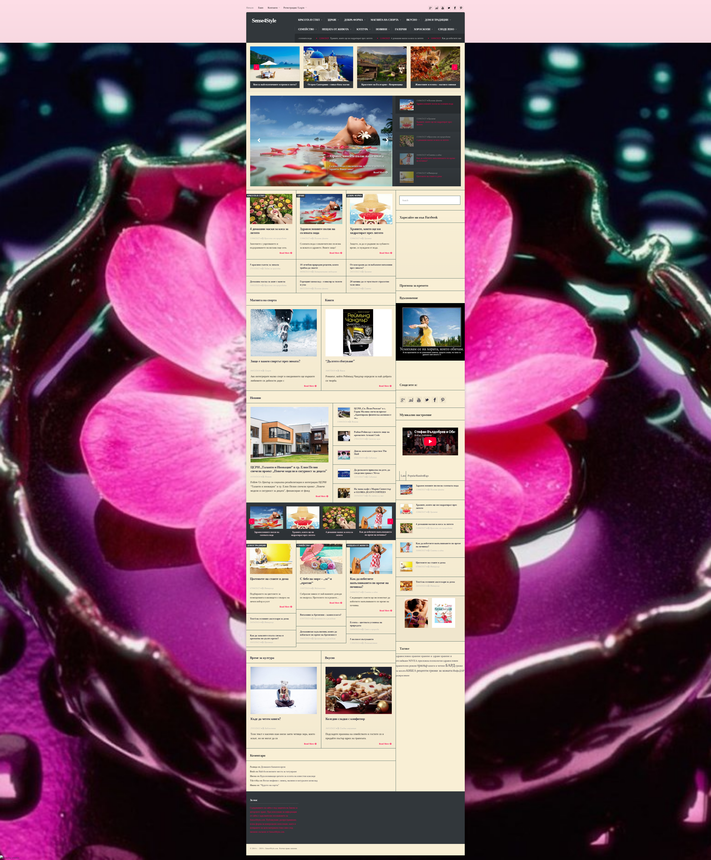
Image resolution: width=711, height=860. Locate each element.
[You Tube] (443, 8)
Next (454, 67)
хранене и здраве (430, 656)
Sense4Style (264, 20)
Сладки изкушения (348, 728)
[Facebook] (455, 8)
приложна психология (430, 660)
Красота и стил (307, 20)
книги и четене (436, 665)
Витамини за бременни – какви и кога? (320, 614)
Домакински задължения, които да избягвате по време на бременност (318, 633)
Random (420, 475)
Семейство (304, 29)
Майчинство (320, 588)
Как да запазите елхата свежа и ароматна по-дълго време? (266, 637)
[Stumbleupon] (437, 8)
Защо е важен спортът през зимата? (275, 361)
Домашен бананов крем (273, 766)
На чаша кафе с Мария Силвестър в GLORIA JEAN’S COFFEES (372, 490)
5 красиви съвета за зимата (264, 264)
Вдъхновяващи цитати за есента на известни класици (287, 776)
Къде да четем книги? (266, 718)
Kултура (360, 29)
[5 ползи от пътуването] (339, 517)
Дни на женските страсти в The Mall (370, 452)
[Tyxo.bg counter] (9, 857)
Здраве (330, 20)
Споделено (444, 29)
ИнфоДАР (458, 670)
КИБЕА (411, 670)
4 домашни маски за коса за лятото (345, 38)
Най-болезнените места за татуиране (278, 771)
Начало (250, 7)
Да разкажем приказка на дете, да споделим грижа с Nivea (372, 471)
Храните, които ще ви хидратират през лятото (366, 230)
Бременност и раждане (325, 618)
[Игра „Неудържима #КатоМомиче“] (328, 63)
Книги (329, 300)
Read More (379, 172)
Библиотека (270, 728)
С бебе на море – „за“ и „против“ (316, 580)
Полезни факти (435, 100)
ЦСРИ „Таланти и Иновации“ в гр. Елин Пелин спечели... (266, 533)
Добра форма (352, 20)
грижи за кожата (440, 670)
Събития (372, 457)
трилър (422, 665)
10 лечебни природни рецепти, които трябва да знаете (319, 266)
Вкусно (410, 20)
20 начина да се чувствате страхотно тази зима (369, 283)
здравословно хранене (408, 656)
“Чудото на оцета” (269, 785)
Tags (426, 475)
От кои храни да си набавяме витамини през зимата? (371, 266)
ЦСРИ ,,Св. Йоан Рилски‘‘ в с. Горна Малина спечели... (375, 533)
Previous (256, 67)
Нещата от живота (333, 29)
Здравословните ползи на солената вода (356, 158)
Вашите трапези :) (435, 84)
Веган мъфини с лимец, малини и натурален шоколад (290, 780)
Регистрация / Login (292, 7)
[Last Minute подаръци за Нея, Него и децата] (275, 63)
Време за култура (262, 657)
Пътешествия (370, 642)
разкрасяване (403, 675)
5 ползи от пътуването (339, 532)
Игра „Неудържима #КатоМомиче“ (328, 84)
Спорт (268, 370)
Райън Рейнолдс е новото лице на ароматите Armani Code (372, 433)
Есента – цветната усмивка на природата (303, 533)
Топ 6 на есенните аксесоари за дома (269, 618)
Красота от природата (439, 136)
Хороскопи (420, 29)
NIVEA (413, 660)
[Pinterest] (461, 8)
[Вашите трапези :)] (435, 63)
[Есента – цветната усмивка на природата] (302, 517)
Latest (404, 475)
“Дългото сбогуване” (340, 361)
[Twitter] (449, 8)
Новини (379, 29)
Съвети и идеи (435, 154)
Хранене (431, 118)
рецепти (422, 670)
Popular (412, 475)
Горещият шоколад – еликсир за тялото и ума (321, 283)
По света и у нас (376, 495)
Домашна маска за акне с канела (267, 281)
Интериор (433, 173)
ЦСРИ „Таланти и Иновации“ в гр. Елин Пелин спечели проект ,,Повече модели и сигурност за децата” (289, 469)
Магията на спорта (382, 20)
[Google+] (430, 8)
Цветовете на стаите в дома (269, 578)
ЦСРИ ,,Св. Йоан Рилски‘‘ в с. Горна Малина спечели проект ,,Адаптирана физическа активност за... (372, 413)
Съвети (367, 288)
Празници (268, 642)
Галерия (400, 29)
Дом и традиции (434, 20)
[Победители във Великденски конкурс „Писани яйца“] (382, 63)
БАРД (450, 665)
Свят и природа (371, 629)
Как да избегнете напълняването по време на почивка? (405, 38)
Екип (260, 7)
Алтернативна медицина (325, 271)
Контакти (272, 7)
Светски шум (374, 438)
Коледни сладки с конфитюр (345, 718)
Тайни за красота (272, 268)
